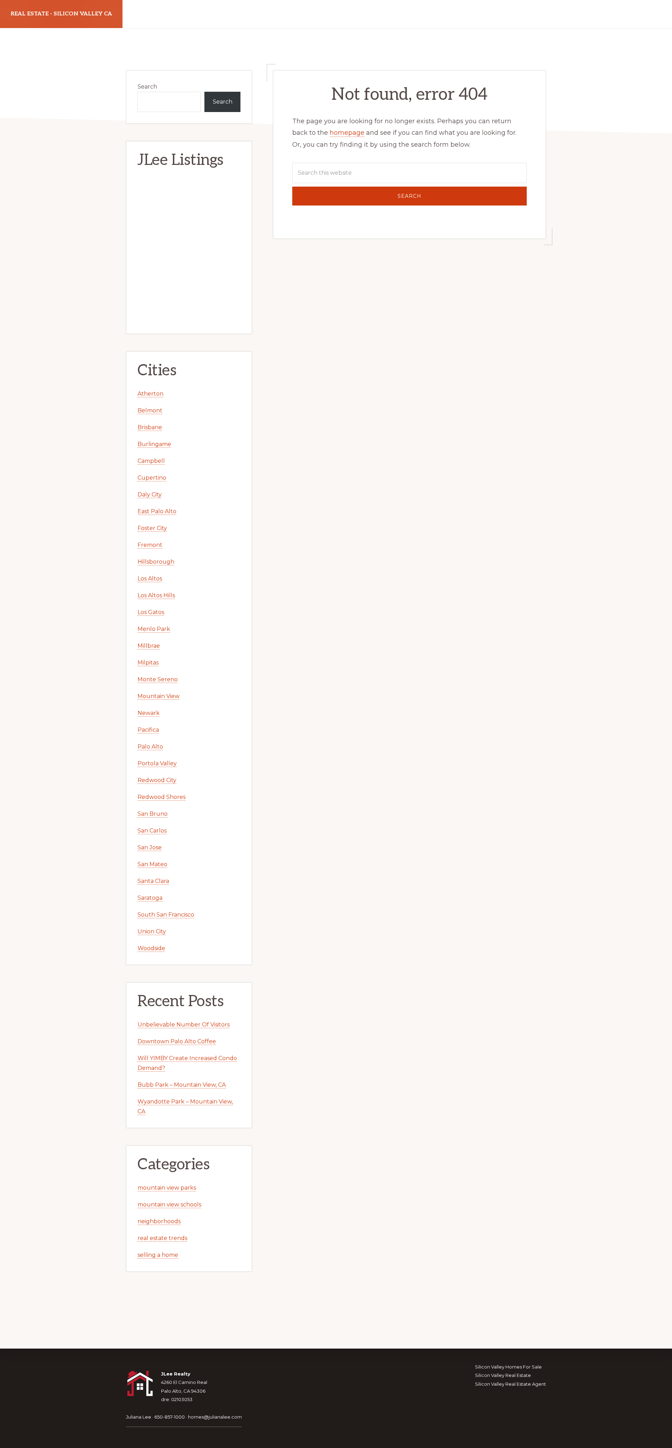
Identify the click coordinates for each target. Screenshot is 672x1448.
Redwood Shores (162, 797)
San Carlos (152, 830)
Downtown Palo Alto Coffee (177, 1041)
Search (147, 86)
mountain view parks (167, 1187)
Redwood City (157, 780)
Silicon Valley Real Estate (503, 1375)
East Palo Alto (157, 511)
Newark (149, 713)
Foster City (152, 528)
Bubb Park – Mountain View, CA (182, 1084)
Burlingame (154, 444)
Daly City (150, 494)
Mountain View (159, 696)
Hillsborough (156, 561)
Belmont (150, 410)
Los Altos (150, 578)
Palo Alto (150, 746)
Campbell (151, 461)
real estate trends (162, 1238)
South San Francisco (166, 914)
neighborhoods (159, 1221)
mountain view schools (169, 1204)
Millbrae (149, 645)
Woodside (151, 948)
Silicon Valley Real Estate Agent (510, 1384)
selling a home (158, 1255)
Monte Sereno (158, 679)
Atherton (150, 393)
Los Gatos (151, 612)
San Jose (150, 847)
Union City (152, 931)
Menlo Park (154, 629)
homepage (347, 133)
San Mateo (152, 864)
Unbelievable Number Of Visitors (184, 1024)
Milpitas (148, 662)
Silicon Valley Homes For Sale (508, 1367)
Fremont (150, 545)
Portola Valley (157, 763)
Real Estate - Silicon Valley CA (61, 14)
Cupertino (152, 477)
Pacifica (148, 729)
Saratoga (150, 897)
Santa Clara (153, 881)
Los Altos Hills (156, 595)
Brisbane (150, 427)
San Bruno (153, 813)
